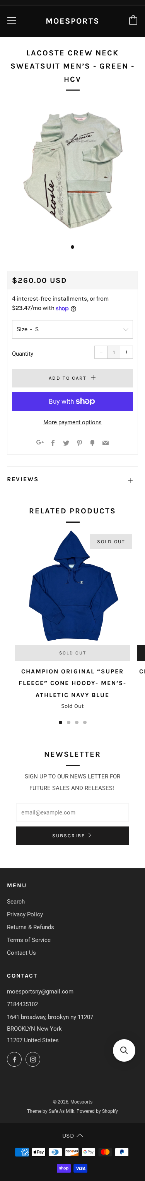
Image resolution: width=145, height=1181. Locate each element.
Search (16, 901)
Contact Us (21, 952)
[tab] (72, 247)
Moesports (72, 21)
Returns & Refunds (30, 927)
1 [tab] (60, 722)
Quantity (22, 353)
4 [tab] (85, 722)
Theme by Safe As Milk (50, 1111)
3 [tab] (76, 722)
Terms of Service (29, 940)
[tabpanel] (72, 170)
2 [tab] (68, 722)
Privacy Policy (25, 914)
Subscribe (68, 835)
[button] (124, 1050)
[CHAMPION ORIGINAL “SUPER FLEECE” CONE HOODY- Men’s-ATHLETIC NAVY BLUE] (72, 587)
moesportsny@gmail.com (40, 991)
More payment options (72, 422)
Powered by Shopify (97, 1111)
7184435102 (22, 1004)
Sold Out (72, 653)
